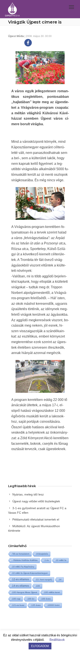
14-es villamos (20, 585)
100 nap (16, 599)
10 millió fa (61, 560)
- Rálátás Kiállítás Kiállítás (25, 560)
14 (60, 579)
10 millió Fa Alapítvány (23, 566)
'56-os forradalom (20, 554)
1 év (47, 560)
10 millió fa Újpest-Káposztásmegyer (30, 573)
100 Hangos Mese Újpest (24, 592)
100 (38, 586)
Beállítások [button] (57, 639)
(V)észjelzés (42, 554)
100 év (31, 599)
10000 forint (54, 605)
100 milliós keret (52, 592)
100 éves (46, 599)
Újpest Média (16, 36)
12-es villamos (20, 579)
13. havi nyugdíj (44, 579)
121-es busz (18, 605)
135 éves (36, 605)
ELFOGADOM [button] (40, 646)
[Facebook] (28, 42)
